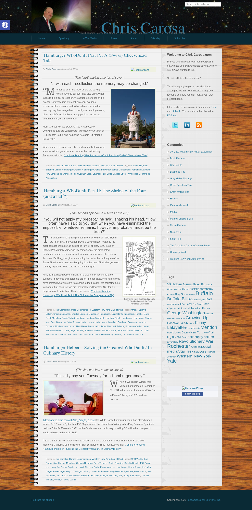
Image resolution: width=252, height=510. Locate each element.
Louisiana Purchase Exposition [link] (122, 322)
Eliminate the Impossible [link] (122, 314)
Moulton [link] (59, 326)
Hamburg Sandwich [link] (95, 318)
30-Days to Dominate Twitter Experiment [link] (191, 151)
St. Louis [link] (136, 475)
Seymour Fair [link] (99, 174)
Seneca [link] (196, 346)
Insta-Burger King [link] (61, 471)
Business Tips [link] (177, 171)
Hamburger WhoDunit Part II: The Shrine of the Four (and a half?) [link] (94, 193)
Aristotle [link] (194, 289)
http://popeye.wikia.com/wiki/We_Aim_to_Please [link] (69, 420)
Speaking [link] (64, 38)
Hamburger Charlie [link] (91, 169)
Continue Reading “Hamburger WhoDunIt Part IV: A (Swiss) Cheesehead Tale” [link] (105, 155)
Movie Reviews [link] (178, 225)
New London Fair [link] (54, 174)
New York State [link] (179, 337)
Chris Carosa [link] (143, 24)
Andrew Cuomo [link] (181, 289)
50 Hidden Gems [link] (179, 284)
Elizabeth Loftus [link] (53, 169)
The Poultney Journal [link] (111, 334)
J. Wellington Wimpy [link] (80, 471)
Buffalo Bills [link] (178, 298)
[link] (5, 25)
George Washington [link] (186, 312)
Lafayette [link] (176, 327)
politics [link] (209, 337)
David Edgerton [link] (115, 463)
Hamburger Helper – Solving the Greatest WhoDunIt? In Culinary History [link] (97, 350)
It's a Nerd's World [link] (179, 205)
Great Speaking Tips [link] (181, 185)
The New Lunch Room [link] (89, 334)
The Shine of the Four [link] (132, 334)
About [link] (134, 38)
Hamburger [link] (127, 318)
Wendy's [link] (58, 479)
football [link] (185, 308)
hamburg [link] (80, 318)
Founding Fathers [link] (201, 308)
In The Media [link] (90, 38)
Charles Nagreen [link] (139, 165)
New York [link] (196, 332)
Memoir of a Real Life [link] (181, 218)
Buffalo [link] (204, 293)
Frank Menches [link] (53, 318)
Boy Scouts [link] (176, 165)
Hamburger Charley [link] (71, 169)
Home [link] (41, 38)
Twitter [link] (213, 107)
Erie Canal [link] (186, 303)
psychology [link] (172, 342)
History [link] (174, 198)
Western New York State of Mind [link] (107, 165)
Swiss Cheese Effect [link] (116, 174)
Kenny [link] (200, 322)
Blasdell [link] (170, 294)
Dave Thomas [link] (100, 463)
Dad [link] (209, 299)
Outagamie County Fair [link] (111, 475)
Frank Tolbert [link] (68, 318)
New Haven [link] (69, 326)
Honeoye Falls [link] (176, 323)
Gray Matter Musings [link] (181, 178)
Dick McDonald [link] (131, 463)
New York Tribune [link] (115, 326)
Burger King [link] (51, 463)
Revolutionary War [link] (196, 341)
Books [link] (110, 39)
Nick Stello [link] (176, 232)
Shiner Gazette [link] (109, 330)
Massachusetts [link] (192, 328)
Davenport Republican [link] (99, 314)
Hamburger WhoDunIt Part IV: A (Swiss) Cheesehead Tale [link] (95, 58)
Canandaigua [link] (197, 299)
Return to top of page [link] (43, 500)
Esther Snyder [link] (67, 467)
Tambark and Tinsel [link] (67, 334)
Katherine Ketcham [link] (141, 169)
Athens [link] (134, 310)
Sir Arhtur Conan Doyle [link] (128, 330)
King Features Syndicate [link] (121, 471)
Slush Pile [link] (175, 238)
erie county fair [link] (53, 467)
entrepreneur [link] (173, 304)
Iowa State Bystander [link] (56, 322)
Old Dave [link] (94, 475)
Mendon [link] (209, 327)
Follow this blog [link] (192, 394)
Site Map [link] (155, 38)
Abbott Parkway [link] (202, 284)
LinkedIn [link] (176, 111)
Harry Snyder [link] (134, 467)
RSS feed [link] (172, 115)
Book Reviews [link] (177, 158)
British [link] (192, 294)
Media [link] (173, 212)
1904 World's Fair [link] (139, 459)
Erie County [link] (198, 304)
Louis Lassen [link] (87, 322)
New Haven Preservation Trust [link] (91, 326)
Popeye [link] (127, 475)
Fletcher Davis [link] (142, 314)
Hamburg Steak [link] (113, 318)
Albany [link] (170, 289)
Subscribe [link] (179, 38)
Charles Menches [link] (61, 314)
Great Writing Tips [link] (179, 192)
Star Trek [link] (186, 351)
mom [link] (169, 332)
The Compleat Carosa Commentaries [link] (73, 165)
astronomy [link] (206, 288)
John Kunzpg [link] (73, 322)
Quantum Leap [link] (84, 174)
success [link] (200, 351)
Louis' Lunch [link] (101, 322)
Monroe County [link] (181, 332)
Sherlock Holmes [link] (92, 330)
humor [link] (190, 323)
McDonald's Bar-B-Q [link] (79, 475)
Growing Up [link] (197, 317)
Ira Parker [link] (106, 169)
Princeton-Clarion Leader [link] (137, 326)
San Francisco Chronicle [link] (57, 330)
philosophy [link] (195, 337)
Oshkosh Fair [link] (69, 174)
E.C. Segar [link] (145, 463)
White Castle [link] (70, 479)
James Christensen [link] (121, 169)
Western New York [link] (194, 356)
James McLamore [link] (99, 471)
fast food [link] (80, 467)
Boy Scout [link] (181, 294)
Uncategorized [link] (178, 252)
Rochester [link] (178, 346)
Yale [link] (172, 361)
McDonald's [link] (62, 475)
